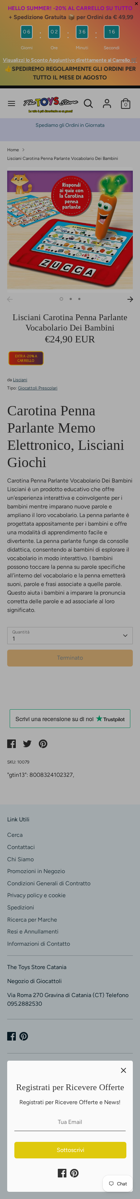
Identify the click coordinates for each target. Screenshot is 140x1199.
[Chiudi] (123, 1070)
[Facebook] (62, 1173)
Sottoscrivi (70, 1150)
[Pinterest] (74, 1173)
